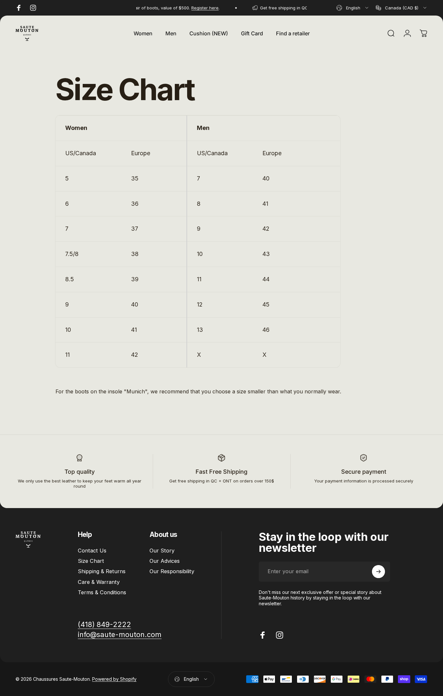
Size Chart (91, 561)
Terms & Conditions (102, 592)
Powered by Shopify (114, 679)
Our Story (162, 550)
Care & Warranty (99, 582)
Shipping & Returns (102, 571)
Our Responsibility (172, 571)
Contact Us (92, 550)
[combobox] (352, 8)
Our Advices (165, 561)
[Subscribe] (378, 571)
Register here (200, 7)
